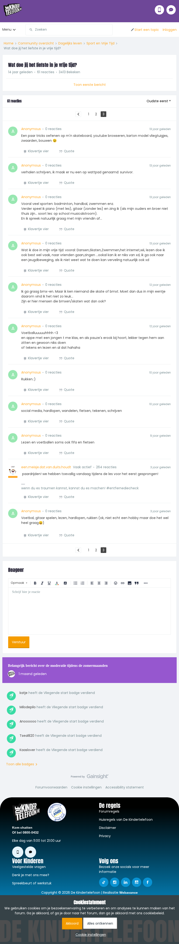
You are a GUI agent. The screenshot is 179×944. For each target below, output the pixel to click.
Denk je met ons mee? (30, 875)
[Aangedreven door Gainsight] (89, 777)
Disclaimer (107, 827)
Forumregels (109, 811)
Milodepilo (28, 707)
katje (24, 692)
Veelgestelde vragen (29, 866)
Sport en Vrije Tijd (100, 43)
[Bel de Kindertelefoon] (159, 10)
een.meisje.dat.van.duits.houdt (46, 467)
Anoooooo (28, 721)
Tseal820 (27, 735)
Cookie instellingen (86, 787)
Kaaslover (27, 750)
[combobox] (69, 29)
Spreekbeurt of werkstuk (32, 883)
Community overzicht (36, 43)
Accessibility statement (124, 787)
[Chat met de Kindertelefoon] (171, 10)
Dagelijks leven (70, 43)
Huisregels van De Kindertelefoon (126, 819)
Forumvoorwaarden (51, 787)
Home (9, 43)
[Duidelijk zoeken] (109, 29)
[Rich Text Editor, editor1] (89, 611)
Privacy (105, 836)
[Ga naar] (29, 29)
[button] (144, 30)
